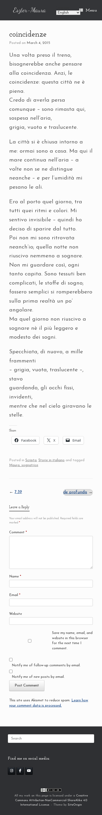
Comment (18, 532)
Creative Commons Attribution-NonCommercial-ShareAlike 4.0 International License (51, 800)
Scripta (31, 460)
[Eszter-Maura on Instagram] (11, 771)
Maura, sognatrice (23, 465)
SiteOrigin (75, 804)
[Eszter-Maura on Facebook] (20, 771)
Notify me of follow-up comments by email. (46, 665)
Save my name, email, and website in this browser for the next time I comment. (72, 640)
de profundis (75, 492)
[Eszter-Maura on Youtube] (29, 771)
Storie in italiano (51, 460)
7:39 (18, 492)
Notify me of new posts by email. (38, 677)
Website (15, 614)
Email (14, 595)
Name (15, 576)
